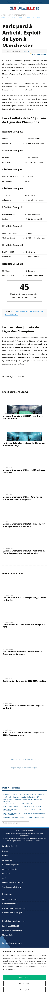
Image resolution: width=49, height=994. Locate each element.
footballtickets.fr (26, 51)
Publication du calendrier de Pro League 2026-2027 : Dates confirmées (22, 810)
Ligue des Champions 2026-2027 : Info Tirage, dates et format (23, 817)
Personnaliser (24, 983)
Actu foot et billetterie (17, 15)
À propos (5, 851)
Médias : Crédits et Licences (13, 882)
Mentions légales (8, 860)
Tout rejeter (24, 989)
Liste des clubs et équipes (12, 913)
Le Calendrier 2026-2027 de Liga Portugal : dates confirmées (23, 794)
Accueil (3, 15)
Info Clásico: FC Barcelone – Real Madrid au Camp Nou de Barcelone (22, 800)
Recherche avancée (9, 899)
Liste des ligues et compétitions (14, 908)
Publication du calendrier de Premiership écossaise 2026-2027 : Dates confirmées (24, 814)
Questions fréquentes (10, 865)
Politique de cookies (9, 869)
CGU (4, 878)
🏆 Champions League (38, 54)
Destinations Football (10, 904)
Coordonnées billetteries (11, 887)
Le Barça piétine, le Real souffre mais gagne (24, 768)
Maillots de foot (8, 935)
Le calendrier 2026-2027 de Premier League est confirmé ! (22, 806)
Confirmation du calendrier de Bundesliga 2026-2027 (21, 797)
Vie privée (6, 873)
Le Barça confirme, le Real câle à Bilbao (24, 759)
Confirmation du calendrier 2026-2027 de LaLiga (19, 804)
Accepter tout (24, 977)
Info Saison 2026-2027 (10, 926)
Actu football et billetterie (12, 930)
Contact (5, 856)
